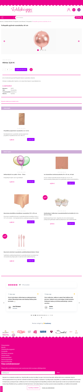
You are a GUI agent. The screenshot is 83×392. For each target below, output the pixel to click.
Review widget (36, 323)
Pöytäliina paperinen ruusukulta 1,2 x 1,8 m (16, 130)
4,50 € (52, 183)
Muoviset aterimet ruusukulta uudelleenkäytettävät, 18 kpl (21, 252)
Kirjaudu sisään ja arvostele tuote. (10, 101)
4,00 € (12, 182)
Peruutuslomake (6, 361)
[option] (41, 40)
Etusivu (2, 21)
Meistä (3, 347)
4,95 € (12, 140)
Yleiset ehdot (5, 355)
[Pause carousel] (41, 317)
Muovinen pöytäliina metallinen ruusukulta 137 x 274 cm (20, 213)
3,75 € (52, 224)
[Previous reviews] (3, 302)
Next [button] (79, 41)
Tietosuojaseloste (6, 359)
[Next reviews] (79, 302)
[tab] (31, 315)
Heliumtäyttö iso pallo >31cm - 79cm (14, 174)
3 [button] (42, 50)
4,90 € (12, 222)
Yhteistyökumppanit (8, 349)
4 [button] (45, 50)
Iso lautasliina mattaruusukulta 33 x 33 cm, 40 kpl (59, 174)
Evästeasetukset (6, 357)
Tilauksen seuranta (7, 353)
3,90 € (12, 261)
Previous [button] (4, 41)
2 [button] (40, 50)
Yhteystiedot (5, 345)
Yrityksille (4, 351)
